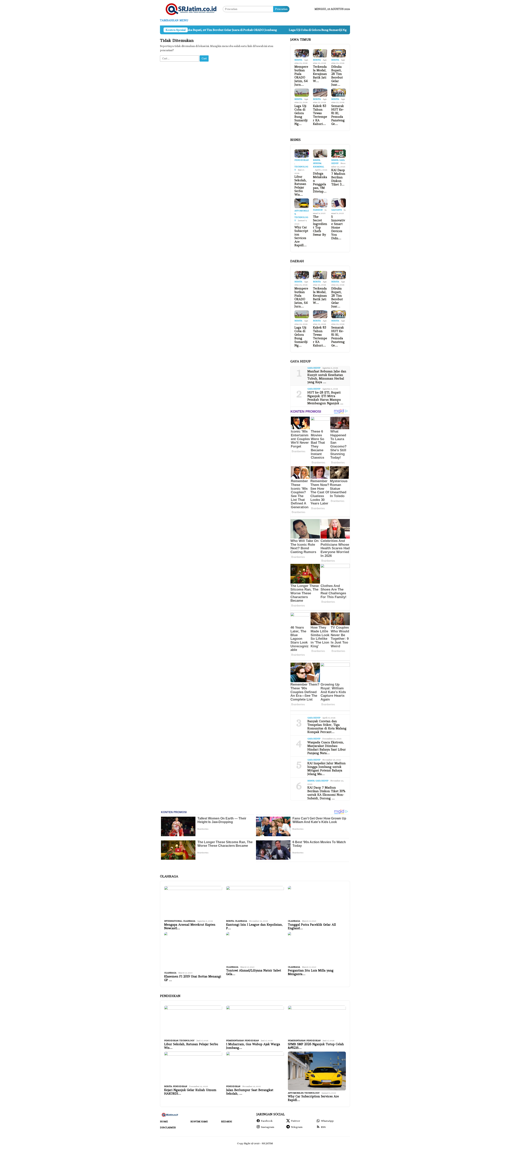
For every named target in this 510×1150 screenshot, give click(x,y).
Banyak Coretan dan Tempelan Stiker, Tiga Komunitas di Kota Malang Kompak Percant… (326, 726)
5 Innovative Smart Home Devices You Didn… (338, 227)
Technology (186, 1040)
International (173, 921)
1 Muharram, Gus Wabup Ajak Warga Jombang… (253, 1046)
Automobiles (295, 1093)
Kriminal (318, 166)
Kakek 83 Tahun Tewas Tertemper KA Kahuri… (320, 115)
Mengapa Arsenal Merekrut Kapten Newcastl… (189, 926)
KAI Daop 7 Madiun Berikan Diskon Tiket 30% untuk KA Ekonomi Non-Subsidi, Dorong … (326, 793)
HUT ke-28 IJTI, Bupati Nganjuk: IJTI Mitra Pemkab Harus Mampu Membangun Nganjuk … (325, 398)
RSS (323, 1126)
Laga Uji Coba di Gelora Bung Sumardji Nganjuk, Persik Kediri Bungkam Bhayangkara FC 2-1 (301, 30)
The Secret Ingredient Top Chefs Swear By (320, 225)
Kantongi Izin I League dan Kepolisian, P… (254, 926)
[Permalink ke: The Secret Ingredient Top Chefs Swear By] (320, 202)
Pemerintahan (235, 1040)
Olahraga (189, 921)
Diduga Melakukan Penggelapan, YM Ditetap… (320, 182)
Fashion (318, 210)
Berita (298, 60)
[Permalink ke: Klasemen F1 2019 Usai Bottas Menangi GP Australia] (193, 951)
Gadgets (336, 210)
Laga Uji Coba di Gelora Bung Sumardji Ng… (301, 115)
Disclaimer (168, 1127)
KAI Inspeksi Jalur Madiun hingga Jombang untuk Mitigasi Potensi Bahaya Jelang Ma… (326, 768)
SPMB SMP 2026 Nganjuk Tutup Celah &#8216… (316, 1046)
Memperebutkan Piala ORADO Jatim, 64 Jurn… (301, 75)
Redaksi (226, 1121)
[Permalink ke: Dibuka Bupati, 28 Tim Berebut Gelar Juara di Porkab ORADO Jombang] (338, 53)
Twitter (295, 1120)
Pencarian (281, 9)
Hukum (317, 163)
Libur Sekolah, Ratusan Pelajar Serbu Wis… (300, 185)
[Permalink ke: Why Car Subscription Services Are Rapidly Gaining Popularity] (301, 203)
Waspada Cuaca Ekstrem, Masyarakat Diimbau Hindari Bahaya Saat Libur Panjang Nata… (326, 748)
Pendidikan (301, 160)
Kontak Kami (199, 1121)
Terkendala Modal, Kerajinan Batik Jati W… (320, 74)
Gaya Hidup (313, 368)
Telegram (296, 1126)
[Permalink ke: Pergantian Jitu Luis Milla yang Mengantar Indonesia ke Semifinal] (317, 948)
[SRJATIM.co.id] (191, 8)
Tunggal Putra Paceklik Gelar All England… (312, 926)
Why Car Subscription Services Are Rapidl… (301, 236)
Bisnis (316, 160)
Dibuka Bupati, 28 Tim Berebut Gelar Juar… (337, 75)
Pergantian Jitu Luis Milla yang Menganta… (310, 972)
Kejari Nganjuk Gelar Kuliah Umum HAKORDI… (190, 1091)
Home (164, 1121)
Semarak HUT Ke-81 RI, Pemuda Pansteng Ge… (338, 115)
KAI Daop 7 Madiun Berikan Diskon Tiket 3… (338, 177)
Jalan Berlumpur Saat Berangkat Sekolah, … (249, 1091)
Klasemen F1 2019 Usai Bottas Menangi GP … (192, 978)
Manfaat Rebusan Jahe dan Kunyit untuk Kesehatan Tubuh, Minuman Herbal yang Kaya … (326, 377)
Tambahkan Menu (174, 20)
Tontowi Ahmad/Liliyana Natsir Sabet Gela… (253, 972)
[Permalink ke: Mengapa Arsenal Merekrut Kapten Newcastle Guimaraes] (193, 902)
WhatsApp (327, 1120)
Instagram (267, 1126)
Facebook (267, 1120)
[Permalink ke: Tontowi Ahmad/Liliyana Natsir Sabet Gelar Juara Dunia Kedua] (255, 948)
